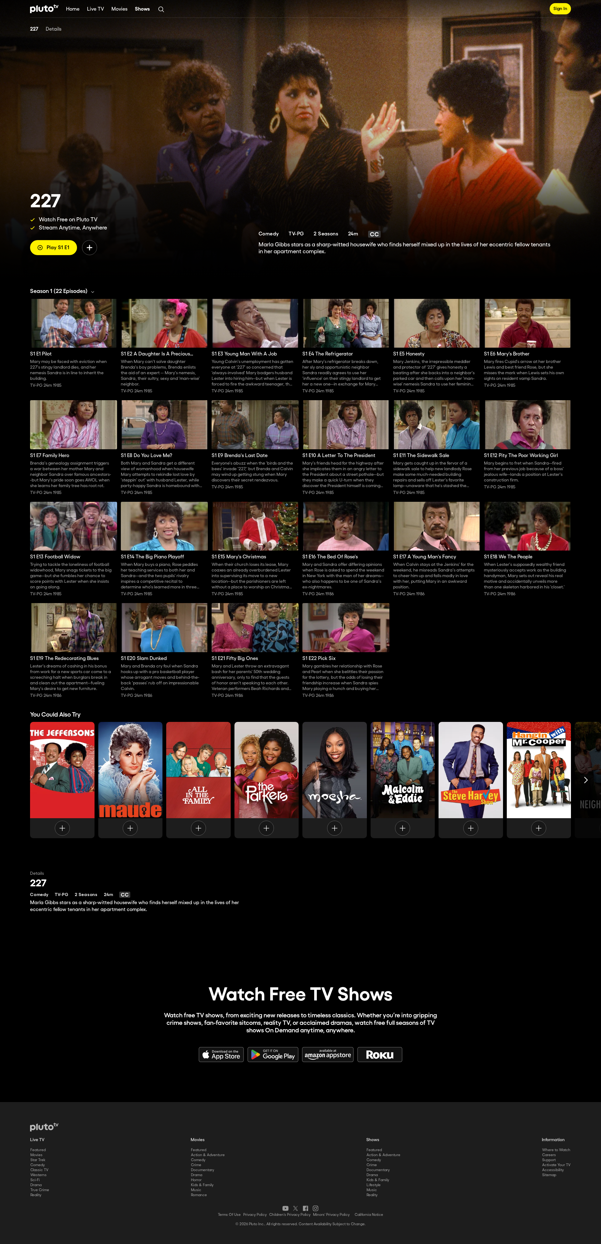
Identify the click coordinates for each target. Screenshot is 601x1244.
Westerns (38, 1175)
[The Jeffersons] (62, 780)
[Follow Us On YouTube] (285, 1208)
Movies (119, 9)
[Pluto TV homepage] (44, 1127)
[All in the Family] (198, 780)
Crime (196, 1165)
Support (549, 1160)
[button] (64, 291)
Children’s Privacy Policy (290, 1215)
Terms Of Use (229, 1215)
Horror (196, 1180)
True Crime (39, 1190)
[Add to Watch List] (89, 247)
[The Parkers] (266, 780)
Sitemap (549, 1175)
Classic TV (39, 1170)
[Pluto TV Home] (44, 8)
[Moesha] (334, 780)
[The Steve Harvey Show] (471, 780)
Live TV (95, 9)
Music (196, 1190)
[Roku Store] (380, 1054)
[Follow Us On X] (295, 1208)
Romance (199, 1195)
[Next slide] (586, 780)
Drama (36, 1185)
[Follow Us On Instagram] (315, 1208)
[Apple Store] (221, 1054)
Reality (35, 1195)
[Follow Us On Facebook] (305, 1208)
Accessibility (553, 1170)
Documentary (202, 1170)
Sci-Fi (35, 1180)
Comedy (37, 1165)
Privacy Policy (255, 1215)
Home (73, 9)
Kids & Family (202, 1185)
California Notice (369, 1215)
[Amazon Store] (328, 1054)
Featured (38, 1150)
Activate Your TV (556, 1165)
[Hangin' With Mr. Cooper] (539, 780)
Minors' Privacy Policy (331, 1215)
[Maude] (130, 780)
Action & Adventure (208, 1155)
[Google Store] (273, 1054)
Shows (142, 9)
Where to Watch (556, 1150)
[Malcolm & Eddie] (403, 780)
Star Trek (37, 1160)
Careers (549, 1155)
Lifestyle (374, 1185)
